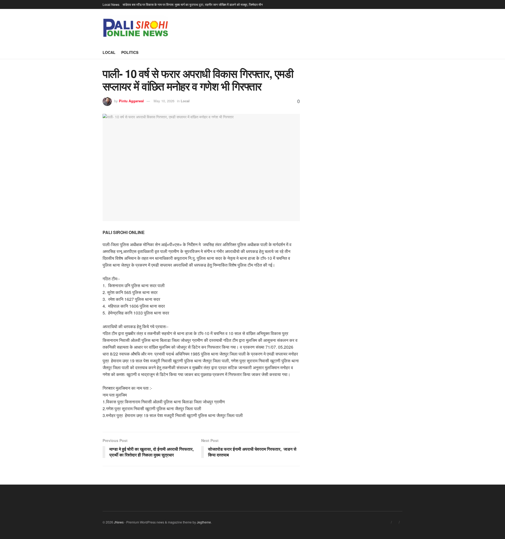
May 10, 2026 (164, 100)
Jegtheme (204, 522)
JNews (119, 522)
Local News (111, 4)
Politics (129, 52)
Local (109, 52)
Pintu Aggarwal (131, 100)
